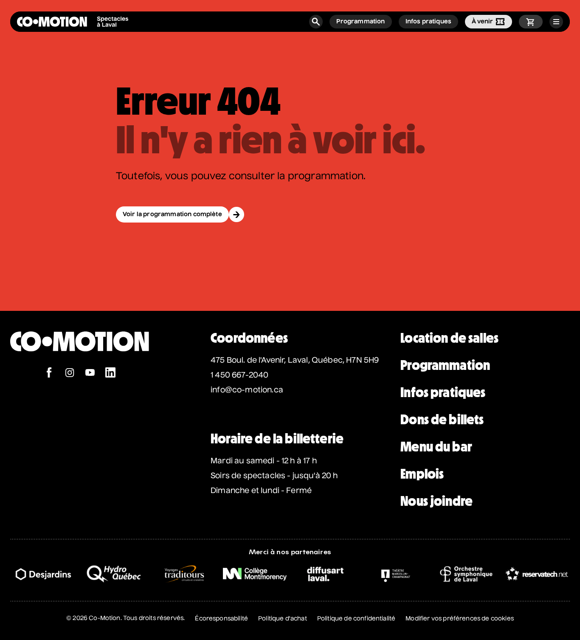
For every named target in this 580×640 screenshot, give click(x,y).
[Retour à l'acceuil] (72, 22)
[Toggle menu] (556, 21)
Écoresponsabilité (221, 619)
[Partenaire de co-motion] (43, 574)
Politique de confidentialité (356, 619)
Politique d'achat (282, 619)
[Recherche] (316, 21)
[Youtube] (90, 373)
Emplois (422, 474)
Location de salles (449, 338)
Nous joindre (436, 501)
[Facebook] (49, 373)
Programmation (445, 365)
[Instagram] (70, 373)
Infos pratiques (442, 392)
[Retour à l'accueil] (79, 363)
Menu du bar (436, 447)
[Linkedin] (110, 373)
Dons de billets (442, 419)
